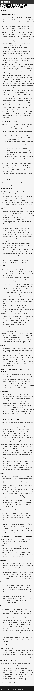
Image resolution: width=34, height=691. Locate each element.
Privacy (13, 689)
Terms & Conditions (5, 689)
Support (21, 689)
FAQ (17, 689)
